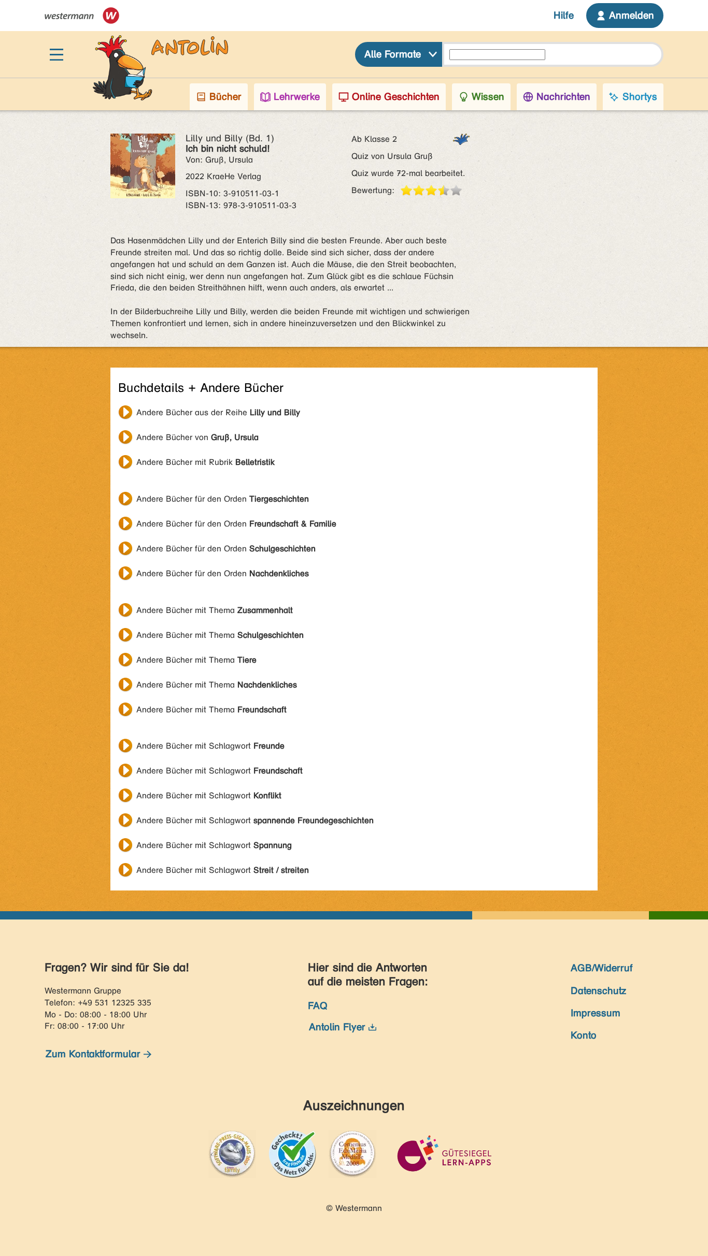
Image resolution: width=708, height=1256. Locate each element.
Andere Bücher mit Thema (214, 610)
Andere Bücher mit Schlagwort (210, 746)
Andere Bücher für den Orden (222, 499)
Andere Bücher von (197, 437)
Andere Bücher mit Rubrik (205, 462)
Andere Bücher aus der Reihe (218, 412)
